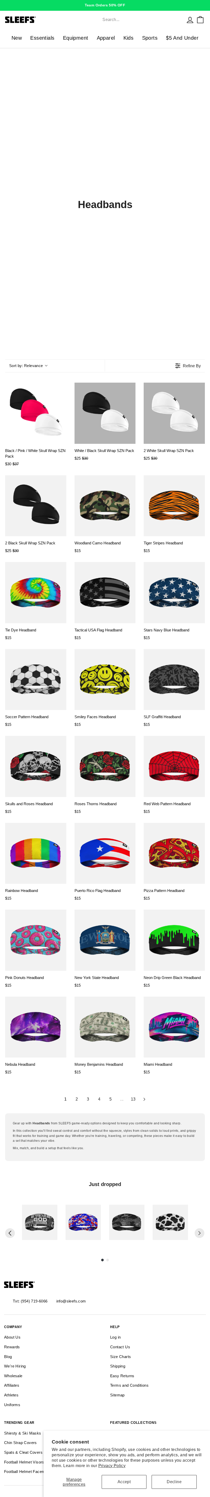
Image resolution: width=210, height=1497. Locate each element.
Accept (124, 1482)
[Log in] (190, 20)
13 (133, 1099)
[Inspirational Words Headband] (39, 1222)
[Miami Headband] (174, 1027)
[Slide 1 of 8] (39, 1222)
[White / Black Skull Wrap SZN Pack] (105, 413)
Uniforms (12, 1405)
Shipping (117, 1366)
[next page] (144, 1099)
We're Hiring (15, 1366)
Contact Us (120, 1347)
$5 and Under (182, 38)
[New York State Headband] (105, 940)
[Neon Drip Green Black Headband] (174, 940)
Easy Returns (122, 1376)
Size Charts (120, 1356)
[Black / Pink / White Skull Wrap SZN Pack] (35, 413)
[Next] (199, 1233)
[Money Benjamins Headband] (105, 1027)
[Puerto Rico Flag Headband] (105, 853)
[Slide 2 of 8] (83, 1222)
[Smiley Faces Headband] (105, 679)
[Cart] (200, 20)
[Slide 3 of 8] (127, 1222)
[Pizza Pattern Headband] (174, 853)
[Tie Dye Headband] (35, 592)
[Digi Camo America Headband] (83, 1222)
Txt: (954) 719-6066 (30, 1301)
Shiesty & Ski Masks (22, 1433)
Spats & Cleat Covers (23, 1452)
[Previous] (10, 1233)
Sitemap (117, 1395)
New (17, 38)
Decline (174, 1482)
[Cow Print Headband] (170, 1222)
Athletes (11, 1395)
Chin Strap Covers (20, 1442)
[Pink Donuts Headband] (35, 940)
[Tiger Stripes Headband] (174, 505)
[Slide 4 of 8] (170, 1222)
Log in (115, 1337)
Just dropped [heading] (105, 1184)
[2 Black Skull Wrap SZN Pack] (35, 505)
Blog (8, 1356)
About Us (12, 1337)
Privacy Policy (112, 1465)
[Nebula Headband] (35, 1027)
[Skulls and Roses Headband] (35, 766)
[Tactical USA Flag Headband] (105, 592)
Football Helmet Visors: (24, 1462)
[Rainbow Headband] (35, 853)
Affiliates (11, 1385)
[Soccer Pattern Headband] (35, 679)
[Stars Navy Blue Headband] (174, 592)
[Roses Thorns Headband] (105, 766)
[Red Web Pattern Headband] (174, 766)
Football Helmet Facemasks (29, 1471)
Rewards (12, 1347)
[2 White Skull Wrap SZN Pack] (174, 413)
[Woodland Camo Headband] (105, 505)
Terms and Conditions (129, 1385)
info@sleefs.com (71, 1301)
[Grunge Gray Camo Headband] (126, 1222)
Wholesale (13, 1376)
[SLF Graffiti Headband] (174, 679)
